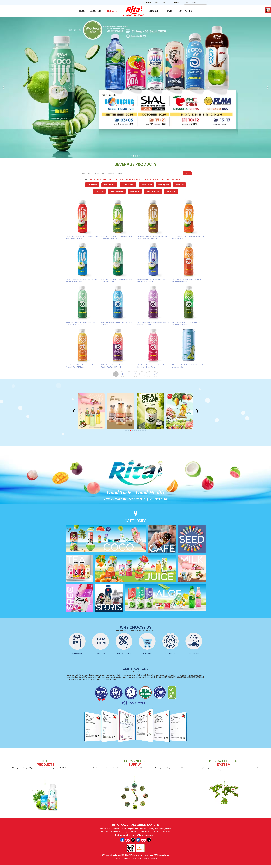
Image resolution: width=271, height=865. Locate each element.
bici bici (121, 179)
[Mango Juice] (150, 411)
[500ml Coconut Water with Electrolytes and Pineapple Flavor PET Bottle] (82, 345)
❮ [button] (3, 87)
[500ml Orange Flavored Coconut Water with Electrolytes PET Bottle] (188, 259)
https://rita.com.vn (150, 835)
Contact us (126, 858)
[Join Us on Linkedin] (138, 840)
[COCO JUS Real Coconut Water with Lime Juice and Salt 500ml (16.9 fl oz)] (82, 259)
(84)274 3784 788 (130, 832)
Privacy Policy (136, 858)
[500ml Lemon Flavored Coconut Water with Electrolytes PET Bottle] (188, 302)
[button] (131, 156)
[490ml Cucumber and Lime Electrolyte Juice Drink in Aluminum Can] (188, 345)
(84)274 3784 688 (112, 832)
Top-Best (165, 2)
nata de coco (149, 179)
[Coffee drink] (91, 411)
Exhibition (148, 2)
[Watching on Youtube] (127, 840)
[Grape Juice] (120, 411)
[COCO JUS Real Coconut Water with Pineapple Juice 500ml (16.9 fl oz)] (118, 216)
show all (175, 179)
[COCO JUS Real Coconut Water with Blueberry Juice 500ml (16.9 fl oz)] (153, 259)
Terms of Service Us (150, 858)
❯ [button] (267, 87)
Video (156, 2)
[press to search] (205, 2)
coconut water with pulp (97, 179)
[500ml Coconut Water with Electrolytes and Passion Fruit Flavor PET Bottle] (118, 345)
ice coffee (139, 179)
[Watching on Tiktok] (133, 840)
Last (155, 374)
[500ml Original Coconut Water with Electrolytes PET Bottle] (118, 302)
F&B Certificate (176, 2)
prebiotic (168, 179)
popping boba (112, 179)
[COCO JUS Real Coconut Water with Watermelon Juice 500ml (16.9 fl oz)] (82, 216)
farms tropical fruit (133, 768)
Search (187, 173)
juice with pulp (130, 179)
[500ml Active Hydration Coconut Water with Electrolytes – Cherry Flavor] (153, 345)
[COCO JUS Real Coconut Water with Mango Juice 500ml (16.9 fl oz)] (188, 216)
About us (117, 858)
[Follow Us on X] (149, 840)
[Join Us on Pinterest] (143, 840)
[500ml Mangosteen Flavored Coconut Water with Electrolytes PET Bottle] (153, 302)
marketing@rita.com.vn (128, 835)
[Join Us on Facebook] (122, 840)
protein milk (159, 179)
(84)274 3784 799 (146, 832)
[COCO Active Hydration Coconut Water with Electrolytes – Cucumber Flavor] (82, 302)
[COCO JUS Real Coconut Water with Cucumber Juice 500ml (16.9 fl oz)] (118, 259)
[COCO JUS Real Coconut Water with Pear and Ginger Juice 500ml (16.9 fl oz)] (153, 216)
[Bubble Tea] (179, 411)
